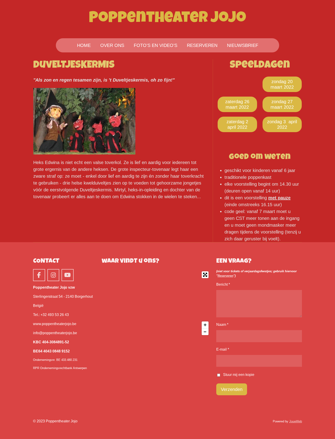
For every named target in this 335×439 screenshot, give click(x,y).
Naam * (222, 324)
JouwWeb (295, 421)
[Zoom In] (205, 324)
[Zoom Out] (205, 331)
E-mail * (222, 349)
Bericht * (223, 284)
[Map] (156, 303)
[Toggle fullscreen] (205, 274)
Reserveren (225, 275)
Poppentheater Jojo (167, 19)
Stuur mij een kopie (238, 375)
